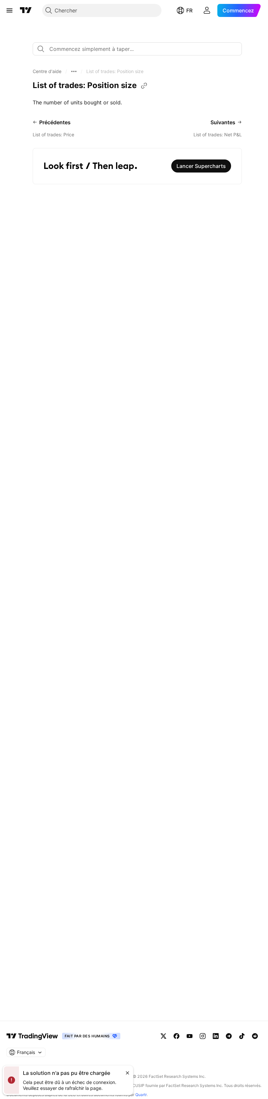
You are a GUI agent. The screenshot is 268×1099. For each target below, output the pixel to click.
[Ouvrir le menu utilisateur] (206, 10)
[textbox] (140, 48)
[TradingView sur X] (163, 1036)
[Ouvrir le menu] (9, 10)
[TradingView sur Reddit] (255, 1036)
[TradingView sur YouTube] (189, 1036)
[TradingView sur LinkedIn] (215, 1036)
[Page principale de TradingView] (26, 10)
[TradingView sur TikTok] (241, 1036)
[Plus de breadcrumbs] (74, 71)
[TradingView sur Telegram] (228, 1036)
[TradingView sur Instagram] (202, 1036)
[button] (47, 71)
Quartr (141, 1094)
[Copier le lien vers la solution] (144, 86)
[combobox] (137, 48)
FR (189, 10)
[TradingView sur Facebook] (176, 1036)
